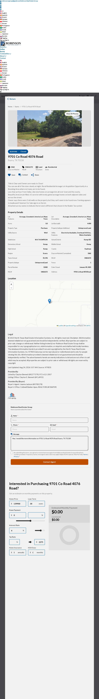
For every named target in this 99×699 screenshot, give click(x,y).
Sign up (2, 40)
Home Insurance (15, 548)
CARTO (88, 326)
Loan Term (32, 499)
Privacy (16, 456)
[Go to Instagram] (0, 5)
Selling (2, 49)
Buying (2, 51)
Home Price (13, 499)
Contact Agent (49, 462)
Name (15, 416)
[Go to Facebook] (0, 3)
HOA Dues (32, 548)
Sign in (7, 40)
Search (2, 47)
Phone (16, 425)
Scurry (17, 107)
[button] (49, 301)
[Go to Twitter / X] (0, 7)
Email (55, 425)
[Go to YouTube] (0, 9)
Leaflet (60, 326)
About (2, 56)
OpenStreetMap (70, 326)
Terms (85, 454)
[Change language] (2, 11)
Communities (4, 54)
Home (10, 107)
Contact (3, 58)
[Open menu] (0, 92)
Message (16, 434)
